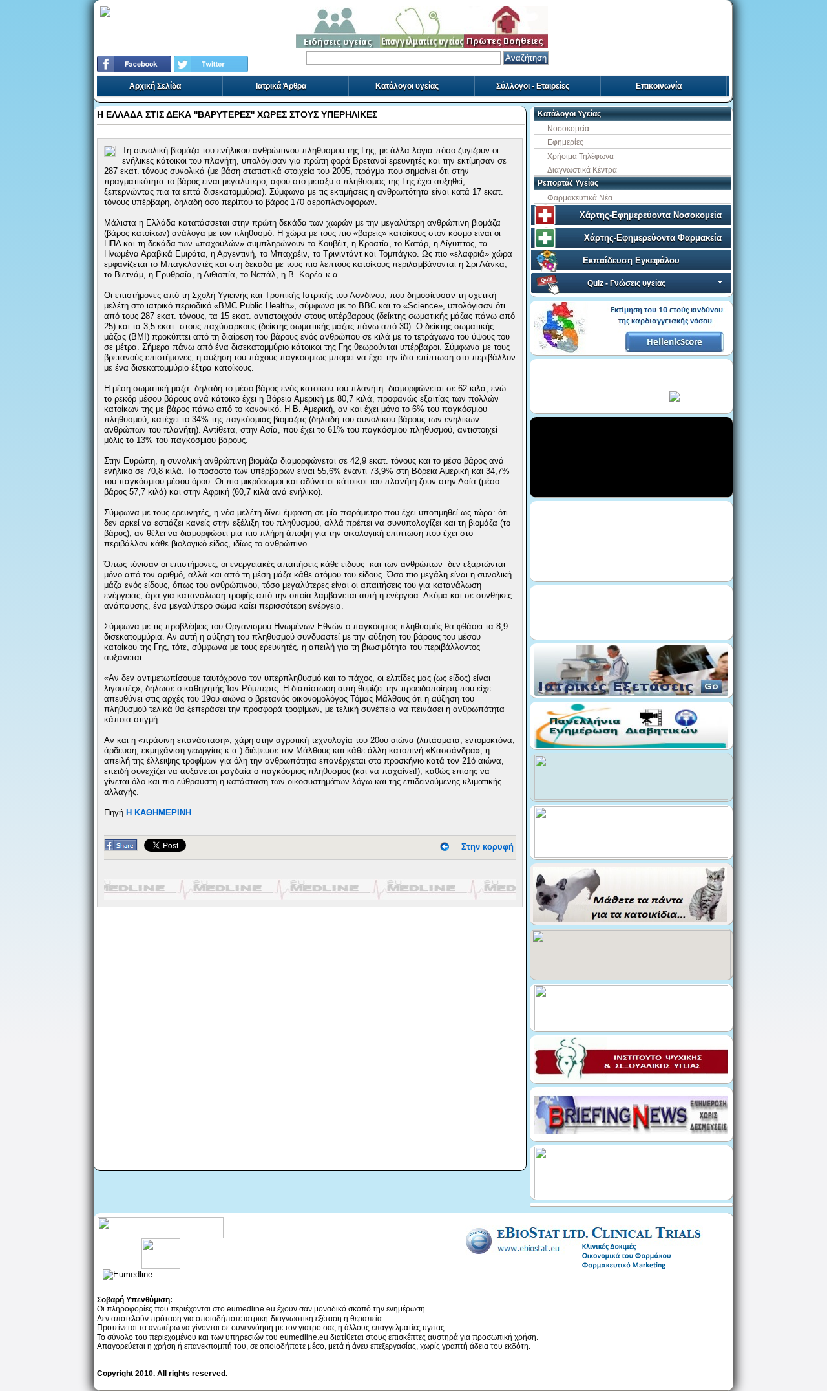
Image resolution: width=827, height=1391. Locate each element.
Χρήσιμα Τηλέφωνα (580, 156)
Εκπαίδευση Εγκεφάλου (631, 260)
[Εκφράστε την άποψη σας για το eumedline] (161, 1243)
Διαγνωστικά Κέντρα (582, 170)
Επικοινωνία (659, 86)
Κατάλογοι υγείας (407, 86)
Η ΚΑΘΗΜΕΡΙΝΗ (158, 812)
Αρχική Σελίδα (155, 86)
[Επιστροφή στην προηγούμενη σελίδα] (444, 847)
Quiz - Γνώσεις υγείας (626, 283)
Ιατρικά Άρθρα (281, 86)
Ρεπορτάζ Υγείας (568, 183)
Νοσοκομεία (568, 128)
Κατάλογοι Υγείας (569, 113)
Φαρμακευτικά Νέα (579, 197)
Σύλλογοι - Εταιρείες (532, 86)
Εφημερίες (565, 142)
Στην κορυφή (487, 847)
